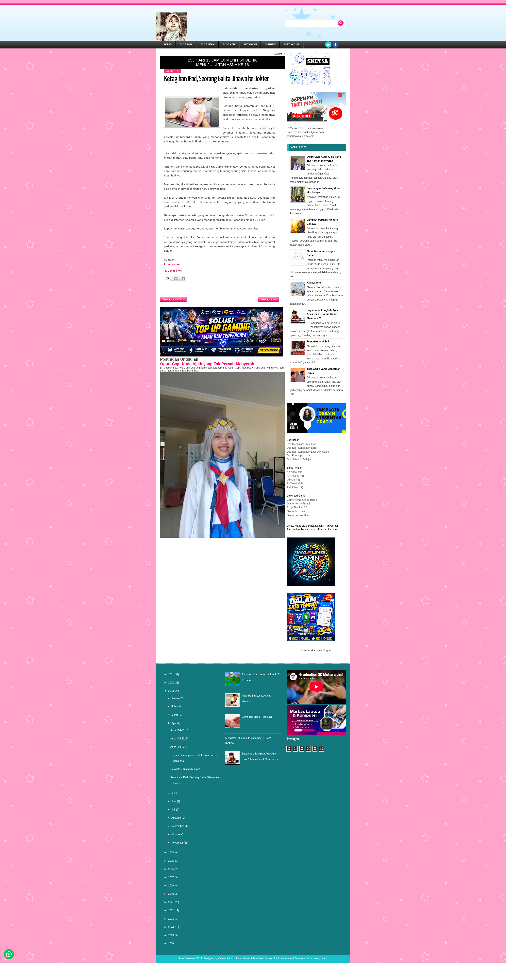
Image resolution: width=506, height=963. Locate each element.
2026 (171, 943)
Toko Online (291, 44)
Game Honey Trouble (299, 503)
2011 (171, 674)
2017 (171, 877)
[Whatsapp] (9, 954)
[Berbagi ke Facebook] (183, 279)
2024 (171, 927)
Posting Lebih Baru (173, 299)
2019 (171, 885)
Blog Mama (208, 44)
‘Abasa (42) (293, 479)
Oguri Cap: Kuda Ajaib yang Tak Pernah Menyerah (207, 364)
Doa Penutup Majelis (299, 455)
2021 (171, 902)
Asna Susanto (186, 958)
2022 (171, 910)
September (178, 826)
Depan (168, 44)
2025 (171, 935)
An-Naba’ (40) (294, 471)
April (174, 723)
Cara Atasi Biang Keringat (185, 769)
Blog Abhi (229, 44)
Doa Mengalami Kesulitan (301, 444)
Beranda (222, 298)
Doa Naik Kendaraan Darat (302, 447)
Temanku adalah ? (318, 341)
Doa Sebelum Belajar (299, 459)
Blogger (327, 650)
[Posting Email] (167, 278)
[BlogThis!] (176, 279)
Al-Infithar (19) (295, 487)
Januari (175, 698)
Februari (176, 706)
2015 (171, 860)
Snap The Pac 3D (297, 507)
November (177, 842)
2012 (171, 682)
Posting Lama (268, 299)
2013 (171, 690)
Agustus (176, 817)
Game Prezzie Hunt (298, 515)
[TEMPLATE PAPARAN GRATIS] (316, 432)
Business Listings (262, 958)
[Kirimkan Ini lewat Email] (172, 279)
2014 (171, 852)
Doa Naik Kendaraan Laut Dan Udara (308, 451)
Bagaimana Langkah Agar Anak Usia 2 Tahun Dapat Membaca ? (322, 314)
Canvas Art (224, 958)
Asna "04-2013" (179, 730)
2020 (171, 893)
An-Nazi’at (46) (295, 475)
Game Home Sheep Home (302, 499)
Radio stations (281, 958)
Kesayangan (314, 282)
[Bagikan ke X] (179, 279)
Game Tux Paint (296, 511)
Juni (174, 801)
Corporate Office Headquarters (311, 958)
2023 (171, 918)
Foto (175, 71)
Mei (173, 792)
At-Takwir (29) (295, 483)
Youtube (270, 44)
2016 (171, 869)
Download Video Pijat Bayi (257, 716)
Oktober (176, 834)
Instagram (250, 44)
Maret (175, 714)
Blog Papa (186, 44)
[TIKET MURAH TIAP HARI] (316, 120)
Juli (173, 809)
